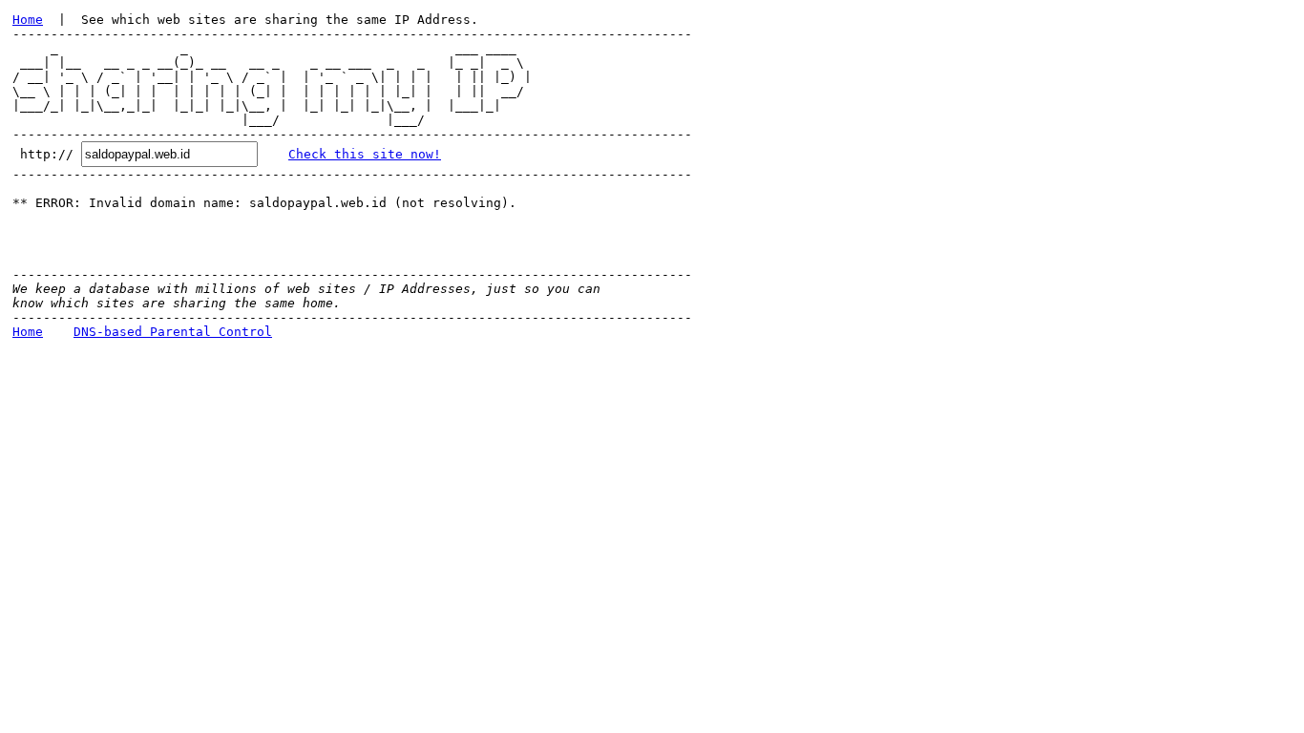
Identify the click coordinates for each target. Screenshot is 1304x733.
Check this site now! (364, 154)
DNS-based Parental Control (173, 332)
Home (27, 19)
